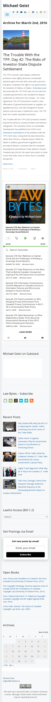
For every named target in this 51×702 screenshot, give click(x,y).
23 (25, 656)
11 (38, 646)
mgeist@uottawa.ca (11, 681)
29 (19, 661)
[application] (25, 214)
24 (32, 656)
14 (13, 651)
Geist (16, 5)
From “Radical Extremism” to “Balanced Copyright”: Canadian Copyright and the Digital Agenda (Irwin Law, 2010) (24, 599)
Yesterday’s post (39, 88)
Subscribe (25, 554)
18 (38, 651)
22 (19, 656)
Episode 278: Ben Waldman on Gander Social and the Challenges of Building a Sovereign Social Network (24, 258)
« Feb (5, 665)
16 (25, 651)
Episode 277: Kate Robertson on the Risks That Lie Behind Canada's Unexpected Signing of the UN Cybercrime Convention (25, 272)
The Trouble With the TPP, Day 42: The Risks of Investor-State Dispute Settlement (24, 61)
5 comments (22, 169)
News (33, 169)
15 (19, 651)
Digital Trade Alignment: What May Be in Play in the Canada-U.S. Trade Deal (33, 471)
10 (32, 646)
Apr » (11, 665)
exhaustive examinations (13, 132)
